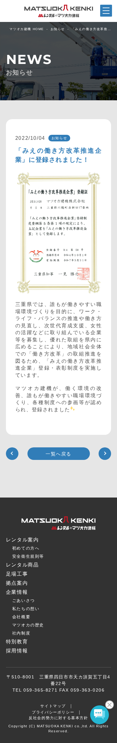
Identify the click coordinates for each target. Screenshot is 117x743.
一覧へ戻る (58, 453)
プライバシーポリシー (53, 712)
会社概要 (21, 616)
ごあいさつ (23, 600)
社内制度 (21, 633)
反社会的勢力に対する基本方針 (58, 718)
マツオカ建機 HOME (26, 29)
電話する (102, 738)
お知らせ (58, 29)
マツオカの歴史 (28, 625)
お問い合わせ (73, 737)
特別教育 (17, 641)
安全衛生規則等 (28, 556)
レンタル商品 (22, 564)
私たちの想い (26, 608)
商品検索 (14, 738)
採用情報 (17, 650)
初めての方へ (26, 548)
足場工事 (17, 574)
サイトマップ (53, 706)
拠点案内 (43, 738)
